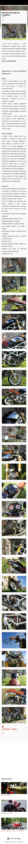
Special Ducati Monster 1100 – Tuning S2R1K (12, 830)
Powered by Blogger (15, 838)
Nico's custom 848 (5, 795)
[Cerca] (26, 2)
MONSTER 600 (6, 729)
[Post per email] (3, 727)
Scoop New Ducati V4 (6, 813)
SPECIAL (14, 729)
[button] (3, 20)
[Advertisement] (14, 759)
